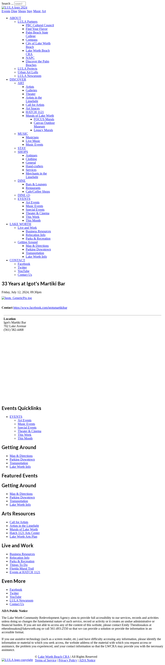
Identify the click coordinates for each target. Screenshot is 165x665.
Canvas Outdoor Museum (44, 124)
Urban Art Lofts (28, 72)
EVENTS (24, 198)
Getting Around (28, 242)
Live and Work (27, 227)
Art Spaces (33, 108)
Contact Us (25, 274)
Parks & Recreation (38, 238)
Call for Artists (35, 104)
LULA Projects (27, 68)
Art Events (32, 202)
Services (31, 170)
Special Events (35, 209)
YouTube (23, 271)
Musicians (32, 137)
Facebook (24, 264)
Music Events (34, 144)
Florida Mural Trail (22, 568)
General (31, 162)
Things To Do (19, 565)
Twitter (22, 267)
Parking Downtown (38, 249)
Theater (30, 94)
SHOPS (23, 151)
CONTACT (17, 260)
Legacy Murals (43, 130)
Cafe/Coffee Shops (38, 191)
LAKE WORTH (20, 224)
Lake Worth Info (36, 256)
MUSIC (23, 133)
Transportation (35, 253)
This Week (32, 217)
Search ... (7, 3)
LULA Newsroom (29, 76)
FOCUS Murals (44, 119)
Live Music (33, 141)
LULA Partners (27, 21)
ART (21, 83)
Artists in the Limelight (34, 99)
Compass (31, 39)
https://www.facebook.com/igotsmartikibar (40, 307)
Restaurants (33, 188)
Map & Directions (37, 245)
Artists (30, 86)
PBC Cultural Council (40, 25)
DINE (22, 180)
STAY (22, 148)
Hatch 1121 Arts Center (25, 533)
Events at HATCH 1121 (25, 572)
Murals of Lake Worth (40, 115)
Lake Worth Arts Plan (23, 536)
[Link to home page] (14, 7)
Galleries (31, 90)
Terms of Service (45, 660)
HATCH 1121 (35, 112)
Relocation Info (35, 235)
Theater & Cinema (37, 213)
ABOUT (15, 18)
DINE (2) (24, 195)
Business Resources (38, 231)
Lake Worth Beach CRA (53, 656)
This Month (33, 220)
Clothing (31, 159)
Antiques (31, 155)
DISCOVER (18, 79)
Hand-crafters (34, 166)
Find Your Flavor (36, 29)
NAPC (30, 57)
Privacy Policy (68, 660)
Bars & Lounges (36, 184)
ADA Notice (87, 660)
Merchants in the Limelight (36, 175)
